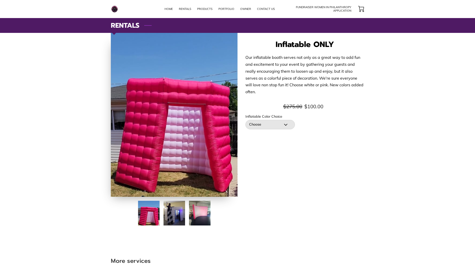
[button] (270, 124)
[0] (361, 9)
